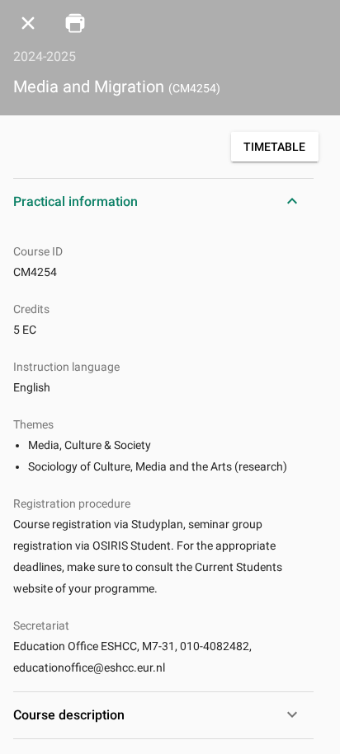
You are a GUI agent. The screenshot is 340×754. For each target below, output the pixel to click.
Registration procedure (71, 503)
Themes (33, 424)
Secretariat (41, 625)
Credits (31, 309)
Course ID (38, 251)
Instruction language (66, 366)
